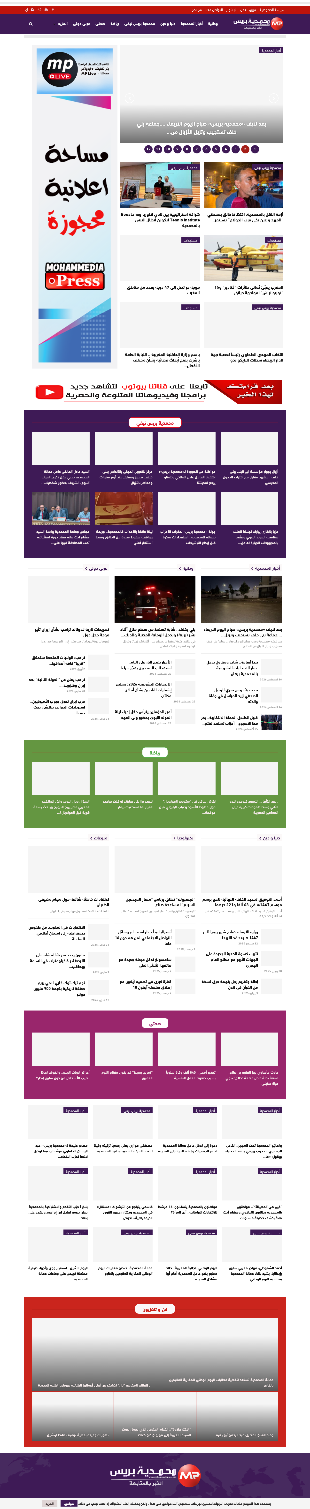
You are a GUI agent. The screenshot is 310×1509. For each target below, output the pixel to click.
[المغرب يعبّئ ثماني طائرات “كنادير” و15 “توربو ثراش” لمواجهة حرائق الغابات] (243, 258)
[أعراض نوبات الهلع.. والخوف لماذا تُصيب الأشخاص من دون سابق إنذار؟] (61, 1049)
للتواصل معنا (214, 9)
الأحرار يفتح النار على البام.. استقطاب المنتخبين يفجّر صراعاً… (144, 664)
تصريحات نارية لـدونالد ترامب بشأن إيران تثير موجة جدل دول (72, 632)
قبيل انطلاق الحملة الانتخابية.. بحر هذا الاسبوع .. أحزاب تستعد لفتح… (229, 719)
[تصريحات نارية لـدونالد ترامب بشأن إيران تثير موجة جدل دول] (68, 599)
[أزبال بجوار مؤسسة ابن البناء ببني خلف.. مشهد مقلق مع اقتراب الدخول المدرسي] (250, 448)
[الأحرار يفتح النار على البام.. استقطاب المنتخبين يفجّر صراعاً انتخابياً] (185, 667)
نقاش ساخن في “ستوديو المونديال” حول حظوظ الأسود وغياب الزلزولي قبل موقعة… (187, 806)
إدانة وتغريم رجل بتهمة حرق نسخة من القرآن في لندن (230, 983)
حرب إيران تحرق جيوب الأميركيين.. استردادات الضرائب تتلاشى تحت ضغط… (57, 706)
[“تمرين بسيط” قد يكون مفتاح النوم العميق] (124, 1049)
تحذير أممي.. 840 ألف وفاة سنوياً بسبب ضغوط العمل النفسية (191, 1075)
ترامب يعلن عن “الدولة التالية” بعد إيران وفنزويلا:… (57, 681)
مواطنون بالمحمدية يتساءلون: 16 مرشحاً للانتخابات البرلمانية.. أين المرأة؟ (187, 1209)
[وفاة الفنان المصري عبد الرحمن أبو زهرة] (237, 1416)
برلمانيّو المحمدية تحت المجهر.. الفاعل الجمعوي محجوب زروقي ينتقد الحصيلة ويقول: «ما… (253, 1151)
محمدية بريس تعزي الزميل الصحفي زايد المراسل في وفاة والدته (233, 695)
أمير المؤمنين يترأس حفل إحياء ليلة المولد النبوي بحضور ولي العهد (143, 714)
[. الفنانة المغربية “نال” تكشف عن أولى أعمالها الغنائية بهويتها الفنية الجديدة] (93, 1355)
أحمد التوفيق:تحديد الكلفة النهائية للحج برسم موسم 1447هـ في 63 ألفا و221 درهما (242, 901)
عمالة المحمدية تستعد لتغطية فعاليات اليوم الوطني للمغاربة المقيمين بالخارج (221, 1382)
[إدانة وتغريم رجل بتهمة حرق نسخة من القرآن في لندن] (271, 986)
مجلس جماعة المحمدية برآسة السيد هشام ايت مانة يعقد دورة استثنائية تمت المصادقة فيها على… (63, 537)
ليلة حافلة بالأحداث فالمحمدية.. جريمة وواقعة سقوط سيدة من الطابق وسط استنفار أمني (124, 537)
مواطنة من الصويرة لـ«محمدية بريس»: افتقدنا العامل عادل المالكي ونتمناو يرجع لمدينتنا (187, 477)
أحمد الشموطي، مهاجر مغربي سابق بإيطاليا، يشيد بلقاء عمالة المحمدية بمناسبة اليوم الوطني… (255, 1273)
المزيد (63, 23)
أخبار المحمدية (192, 23)
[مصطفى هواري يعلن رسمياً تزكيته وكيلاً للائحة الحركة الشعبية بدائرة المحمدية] (123, 1122)
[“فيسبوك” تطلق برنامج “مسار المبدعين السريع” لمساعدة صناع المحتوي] (155, 869)
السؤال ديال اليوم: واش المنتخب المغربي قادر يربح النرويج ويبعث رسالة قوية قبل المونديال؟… (61, 806)
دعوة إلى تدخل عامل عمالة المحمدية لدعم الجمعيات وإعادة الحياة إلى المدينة (187, 1148)
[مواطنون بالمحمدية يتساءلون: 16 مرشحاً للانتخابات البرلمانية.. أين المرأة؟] (187, 1183)
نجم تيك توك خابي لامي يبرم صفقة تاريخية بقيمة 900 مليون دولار (59, 987)
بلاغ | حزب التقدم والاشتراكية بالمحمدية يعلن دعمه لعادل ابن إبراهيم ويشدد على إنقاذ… (58, 1212)
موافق (69, 1503)
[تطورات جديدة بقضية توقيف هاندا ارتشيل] (72, 1416)
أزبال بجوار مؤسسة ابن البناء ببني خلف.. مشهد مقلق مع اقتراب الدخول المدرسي (250, 477)
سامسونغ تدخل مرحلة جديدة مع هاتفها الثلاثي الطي (144, 961)
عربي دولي (81, 23)
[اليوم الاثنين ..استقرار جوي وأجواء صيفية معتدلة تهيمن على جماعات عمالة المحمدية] (58, 1244)
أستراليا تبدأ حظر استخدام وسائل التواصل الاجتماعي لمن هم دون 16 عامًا (143, 937)
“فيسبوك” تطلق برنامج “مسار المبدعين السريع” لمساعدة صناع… (160, 901)
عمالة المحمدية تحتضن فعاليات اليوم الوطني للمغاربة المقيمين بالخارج (125, 1270)
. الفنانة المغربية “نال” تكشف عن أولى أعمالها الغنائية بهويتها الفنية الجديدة (94, 1384)
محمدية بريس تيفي (139, 23)
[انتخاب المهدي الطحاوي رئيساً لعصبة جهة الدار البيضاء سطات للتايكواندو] (243, 325)
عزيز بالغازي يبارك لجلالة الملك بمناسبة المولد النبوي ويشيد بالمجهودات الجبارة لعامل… (255, 537)
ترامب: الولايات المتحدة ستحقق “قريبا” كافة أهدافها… (58, 659)
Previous (274, 98)
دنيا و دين (167, 23)
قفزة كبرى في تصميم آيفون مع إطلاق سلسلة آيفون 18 (145, 983)
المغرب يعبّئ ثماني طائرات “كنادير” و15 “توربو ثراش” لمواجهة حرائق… (248, 289)
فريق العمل (248, 9)
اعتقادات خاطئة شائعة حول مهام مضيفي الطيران (73, 901)
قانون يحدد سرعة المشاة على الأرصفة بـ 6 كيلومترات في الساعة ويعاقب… (57, 960)
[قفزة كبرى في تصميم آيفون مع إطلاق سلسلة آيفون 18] (185, 986)
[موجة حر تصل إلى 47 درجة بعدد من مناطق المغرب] (160, 258)
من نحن (197, 9)
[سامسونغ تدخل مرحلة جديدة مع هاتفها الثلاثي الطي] (185, 964)
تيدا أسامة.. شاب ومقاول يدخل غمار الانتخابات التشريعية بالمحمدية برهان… (232, 667)
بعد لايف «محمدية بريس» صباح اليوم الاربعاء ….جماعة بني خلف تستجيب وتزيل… (243, 632)
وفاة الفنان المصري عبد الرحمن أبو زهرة (244, 1434)
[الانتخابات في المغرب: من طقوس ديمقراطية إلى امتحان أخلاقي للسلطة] (98, 932)
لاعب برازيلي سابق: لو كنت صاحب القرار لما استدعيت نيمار (128, 804)
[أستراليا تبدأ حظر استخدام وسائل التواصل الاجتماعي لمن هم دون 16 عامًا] (185, 936)
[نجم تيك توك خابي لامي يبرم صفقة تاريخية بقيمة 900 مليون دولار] (98, 987)
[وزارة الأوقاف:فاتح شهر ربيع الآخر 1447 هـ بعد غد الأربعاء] (271, 936)
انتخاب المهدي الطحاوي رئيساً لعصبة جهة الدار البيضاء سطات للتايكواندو (247, 357)
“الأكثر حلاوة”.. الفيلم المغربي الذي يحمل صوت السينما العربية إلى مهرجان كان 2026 (156, 1432)
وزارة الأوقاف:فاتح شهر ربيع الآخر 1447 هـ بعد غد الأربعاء (230, 934)
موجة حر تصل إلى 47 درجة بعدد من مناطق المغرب (163, 289)
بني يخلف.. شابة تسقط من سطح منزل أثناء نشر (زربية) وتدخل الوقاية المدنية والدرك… (157, 632)
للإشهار (231, 9)
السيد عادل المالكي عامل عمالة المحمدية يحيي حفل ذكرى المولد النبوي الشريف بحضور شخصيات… (65, 477)
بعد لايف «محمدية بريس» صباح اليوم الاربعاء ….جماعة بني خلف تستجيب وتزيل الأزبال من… (201, 127)
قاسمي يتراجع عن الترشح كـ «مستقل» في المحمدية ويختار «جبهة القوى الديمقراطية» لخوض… (125, 1212)
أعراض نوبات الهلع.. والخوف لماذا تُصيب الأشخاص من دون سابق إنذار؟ (63, 1075)
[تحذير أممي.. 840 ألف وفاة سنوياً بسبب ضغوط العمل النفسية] (187, 1049)
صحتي (100, 23)
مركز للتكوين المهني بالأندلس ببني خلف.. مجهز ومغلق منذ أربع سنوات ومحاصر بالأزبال (126, 477)
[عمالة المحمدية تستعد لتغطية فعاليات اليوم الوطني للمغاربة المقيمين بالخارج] (217, 1355)
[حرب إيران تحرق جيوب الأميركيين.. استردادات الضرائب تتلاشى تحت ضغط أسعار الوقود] (98, 706)
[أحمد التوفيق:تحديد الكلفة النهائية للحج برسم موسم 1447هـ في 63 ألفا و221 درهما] (241, 869)
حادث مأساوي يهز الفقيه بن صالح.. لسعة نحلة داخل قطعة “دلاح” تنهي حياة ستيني (251, 1077)
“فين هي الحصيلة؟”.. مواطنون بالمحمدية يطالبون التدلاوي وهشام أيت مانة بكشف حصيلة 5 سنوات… (252, 1212)
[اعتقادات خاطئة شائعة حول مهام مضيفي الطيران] (68, 869)
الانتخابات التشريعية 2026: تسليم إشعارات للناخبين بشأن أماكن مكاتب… (143, 689)
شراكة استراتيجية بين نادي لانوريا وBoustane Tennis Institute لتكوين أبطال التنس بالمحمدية (160, 219)
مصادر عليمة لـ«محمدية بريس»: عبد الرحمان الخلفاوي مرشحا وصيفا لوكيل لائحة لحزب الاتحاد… (61, 1151)
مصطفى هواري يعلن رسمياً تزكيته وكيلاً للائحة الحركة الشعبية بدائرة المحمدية (123, 1148)
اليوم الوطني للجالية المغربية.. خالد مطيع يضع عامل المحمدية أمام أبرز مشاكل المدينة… (191, 1273)
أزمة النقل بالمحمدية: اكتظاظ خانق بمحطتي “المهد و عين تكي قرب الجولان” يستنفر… (245, 217)
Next (129, 98)
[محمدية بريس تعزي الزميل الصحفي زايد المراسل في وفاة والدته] (271, 694)
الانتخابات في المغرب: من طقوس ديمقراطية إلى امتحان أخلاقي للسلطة (57, 932)
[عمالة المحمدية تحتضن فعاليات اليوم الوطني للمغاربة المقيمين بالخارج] (123, 1244)
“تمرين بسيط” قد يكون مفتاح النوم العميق (127, 1075)
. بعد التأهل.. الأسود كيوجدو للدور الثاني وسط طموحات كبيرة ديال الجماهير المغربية (253, 806)
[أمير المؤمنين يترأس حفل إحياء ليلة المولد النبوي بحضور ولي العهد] (185, 716)
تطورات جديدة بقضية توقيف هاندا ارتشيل (78, 1434)
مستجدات (274, 240)
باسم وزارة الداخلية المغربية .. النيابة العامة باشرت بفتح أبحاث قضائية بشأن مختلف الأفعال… (162, 359)
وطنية (213, 23)
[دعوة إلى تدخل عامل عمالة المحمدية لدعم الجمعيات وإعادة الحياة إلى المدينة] (187, 1122)
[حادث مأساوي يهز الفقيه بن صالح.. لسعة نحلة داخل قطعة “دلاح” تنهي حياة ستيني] (250, 1049)
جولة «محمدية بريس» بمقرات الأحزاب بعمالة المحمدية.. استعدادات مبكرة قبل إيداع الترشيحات (188, 537)
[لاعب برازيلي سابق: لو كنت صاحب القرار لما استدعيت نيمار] (124, 778)
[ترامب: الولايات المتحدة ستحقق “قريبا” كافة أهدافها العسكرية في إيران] (98, 662)
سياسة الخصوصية (272, 9)
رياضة (114, 23)
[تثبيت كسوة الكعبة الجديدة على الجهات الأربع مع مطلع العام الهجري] (271, 958)
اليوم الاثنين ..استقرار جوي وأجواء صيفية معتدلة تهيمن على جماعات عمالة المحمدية (58, 1273)
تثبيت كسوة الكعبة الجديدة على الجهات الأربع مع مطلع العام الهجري (232, 958)
